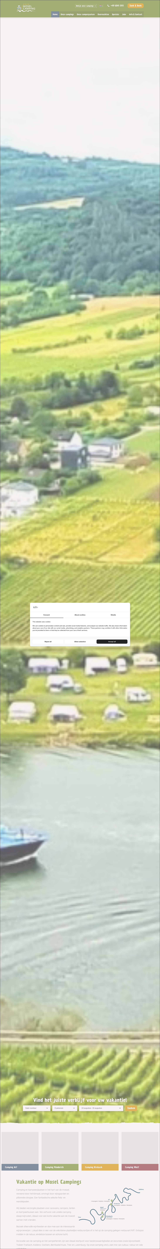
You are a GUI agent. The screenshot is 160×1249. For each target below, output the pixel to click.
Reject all (48, 641)
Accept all (112, 641)
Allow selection (80, 641)
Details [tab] (113, 615)
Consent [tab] (46, 615)
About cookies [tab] (80, 615)
